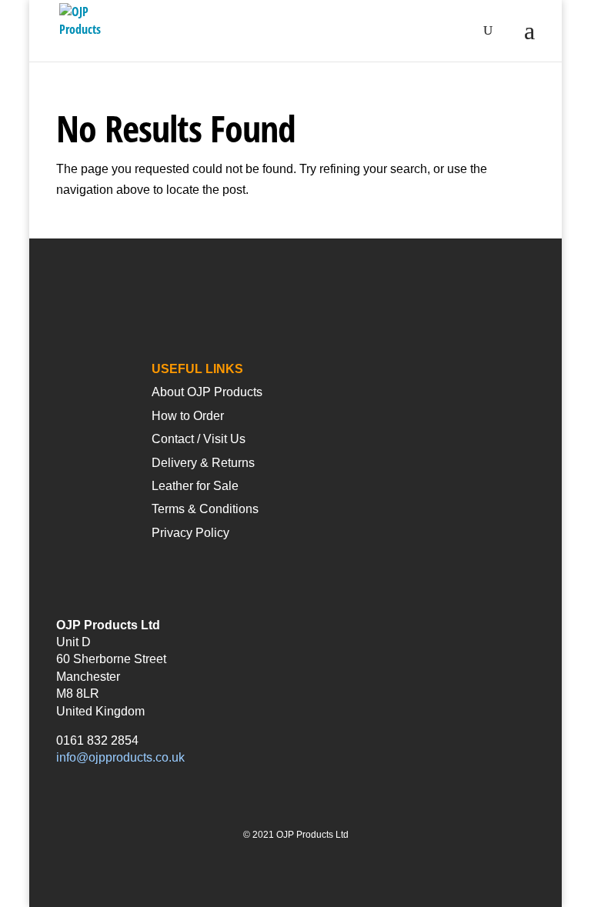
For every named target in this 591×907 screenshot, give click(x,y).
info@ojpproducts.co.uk (120, 757)
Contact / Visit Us (198, 438)
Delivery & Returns (203, 462)
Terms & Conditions (205, 508)
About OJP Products (207, 391)
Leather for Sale (195, 485)
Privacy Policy (190, 532)
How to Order (188, 415)
